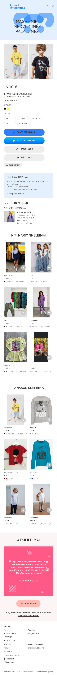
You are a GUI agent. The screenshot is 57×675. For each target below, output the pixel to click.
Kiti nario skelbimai (28, 235)
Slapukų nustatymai (36, 648)
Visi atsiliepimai (28, 603)
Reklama (7, 644)
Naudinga (8, 637)
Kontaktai (8, 651)
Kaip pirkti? (14, 165)
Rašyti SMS (26, 157)
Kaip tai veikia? (10, 633)
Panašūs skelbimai (28, 388)
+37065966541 (26, 149)
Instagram (10, 662)
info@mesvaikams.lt (28, 615)
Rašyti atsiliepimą (24, 218)
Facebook (10, 659)
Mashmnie (28, 94)
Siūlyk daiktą (33, 633)
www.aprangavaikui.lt (16, 193)
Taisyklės (7, 648)
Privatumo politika (35, 644)
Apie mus (7, 630)
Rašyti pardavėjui (25, 132)
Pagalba (31, 630)
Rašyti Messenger (25, 140)
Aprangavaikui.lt (24, 212)
